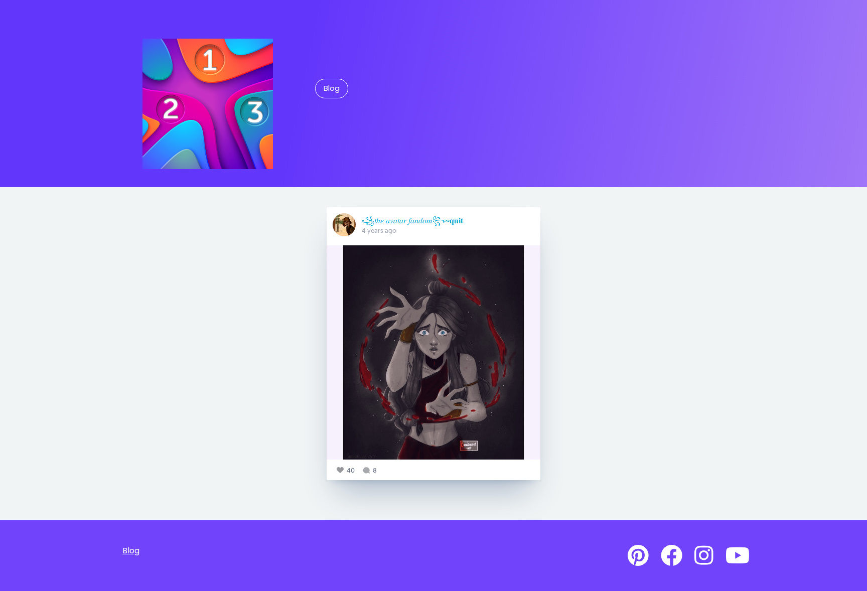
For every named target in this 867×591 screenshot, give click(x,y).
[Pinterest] (638, 556)
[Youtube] (738, 556)
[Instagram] (703, 556)
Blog (332, 88)
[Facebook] (671, 556)
